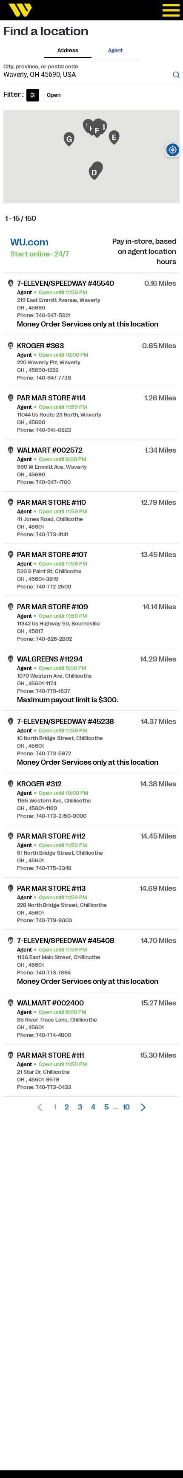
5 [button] (106, 1107)
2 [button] (67, 1107)
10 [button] (126, 1107)
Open (53, 95)
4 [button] (93, 1107)
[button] (141, 1107)
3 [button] (80, 1107)
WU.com (29, 242)
